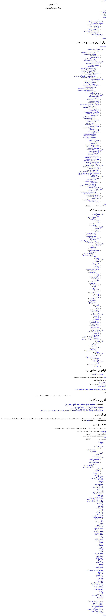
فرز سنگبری (92, 302)
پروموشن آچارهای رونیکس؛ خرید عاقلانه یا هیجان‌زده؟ (80, 404)
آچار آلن (94, 344)
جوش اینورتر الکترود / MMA (90, 338)
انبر (98, 347)
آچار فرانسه (93, 346)
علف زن (93, 256)
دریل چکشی (92, 281)
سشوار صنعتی (95, 289)
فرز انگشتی (93, 300)
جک (98, 363)
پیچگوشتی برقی (95, 277)
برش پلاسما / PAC (93, 331)
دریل (98, 280)
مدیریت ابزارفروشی (93, 32)
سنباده (97, 291)
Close (104, 204)
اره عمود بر (96, 264)
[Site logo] (103, 0)
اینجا (88, 420)
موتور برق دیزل (95, 327)
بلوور (94, 286)
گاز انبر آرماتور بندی (90, 350)
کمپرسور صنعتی (91, 234)
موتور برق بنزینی (94, 325)
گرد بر (97, 306)
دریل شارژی (96, 360)
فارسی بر (96, 295)
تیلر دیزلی (96, 317)
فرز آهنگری (93, 299)
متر (98, 222)
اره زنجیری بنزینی (88, 255)
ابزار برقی (100, 259)
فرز (98, 297)
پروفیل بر (96, 273)
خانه (104, 377)
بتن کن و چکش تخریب (93, 269)
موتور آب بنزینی (95, 322)
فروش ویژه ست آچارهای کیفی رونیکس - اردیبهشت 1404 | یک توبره (84, 410)
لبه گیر (97, 308)
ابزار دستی (100, 341)
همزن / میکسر (95, 311)
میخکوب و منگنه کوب (93, 242)
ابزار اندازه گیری (98, 214)
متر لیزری (93, 225)
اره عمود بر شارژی (91, 356)
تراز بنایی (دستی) (91, 217)
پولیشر (97, 275)
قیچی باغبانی (92, 248)
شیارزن (97, 294)
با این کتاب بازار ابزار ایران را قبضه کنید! (85, 407)
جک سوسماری (92, 364)
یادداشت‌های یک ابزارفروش (91, 31)
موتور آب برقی (95, 309)
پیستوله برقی (95, 278)
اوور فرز (97, 266)
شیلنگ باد (93, 239)
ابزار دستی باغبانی (94, 245)
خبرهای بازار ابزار (94, 26)
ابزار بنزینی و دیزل (98, 314)
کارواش (97, 305)
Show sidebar (102, 383)
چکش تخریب (92, 270)
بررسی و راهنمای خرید (93, 24)
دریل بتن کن (92, 272)
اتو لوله (97, 261)
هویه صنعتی (96, 313)
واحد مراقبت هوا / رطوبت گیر (88, 241)
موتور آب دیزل (95, 324)
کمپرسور (96, 231)
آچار (98, 342)
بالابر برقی (96, 267)
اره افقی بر (96, 262)
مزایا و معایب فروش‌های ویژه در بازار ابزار (52, 410)
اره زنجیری (93, 252)
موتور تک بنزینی (95, 328)
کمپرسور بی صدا (91, 233)
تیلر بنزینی (96, 316)
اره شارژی (96, 355)
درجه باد (97, 366)
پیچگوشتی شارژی (94, 358)
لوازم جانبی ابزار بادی (93, 237)
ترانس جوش (96, 335)
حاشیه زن (96, 319)
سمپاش (97, 258)
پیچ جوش (96, 333)
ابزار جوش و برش (98, 330)
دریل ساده (93, 283)
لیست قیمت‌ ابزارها (94, 29)
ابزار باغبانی (99, 244)
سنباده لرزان (92, 292)
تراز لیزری (93, 219)
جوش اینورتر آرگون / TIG (91, 336)
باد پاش (97, 228)
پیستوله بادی (96, 230)
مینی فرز (93, 303)
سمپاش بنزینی (95, 320)
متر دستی (93, 223)
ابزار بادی (100, 226)
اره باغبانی (93, 247)
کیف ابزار (96, 352)
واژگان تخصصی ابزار (93, 27)
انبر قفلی (93, 349)
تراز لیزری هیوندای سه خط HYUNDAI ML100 (90, 389)
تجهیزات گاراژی (98, 361)
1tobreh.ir (100, 407)
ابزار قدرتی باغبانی (94, 250)
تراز (98, 215)
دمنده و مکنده (95, 284)
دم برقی (94, 288)
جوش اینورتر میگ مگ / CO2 (90, 339)
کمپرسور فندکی (91, 236)
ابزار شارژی (99, 353)
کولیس (97, 220)
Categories (103, 46)
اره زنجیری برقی (88, 253)
